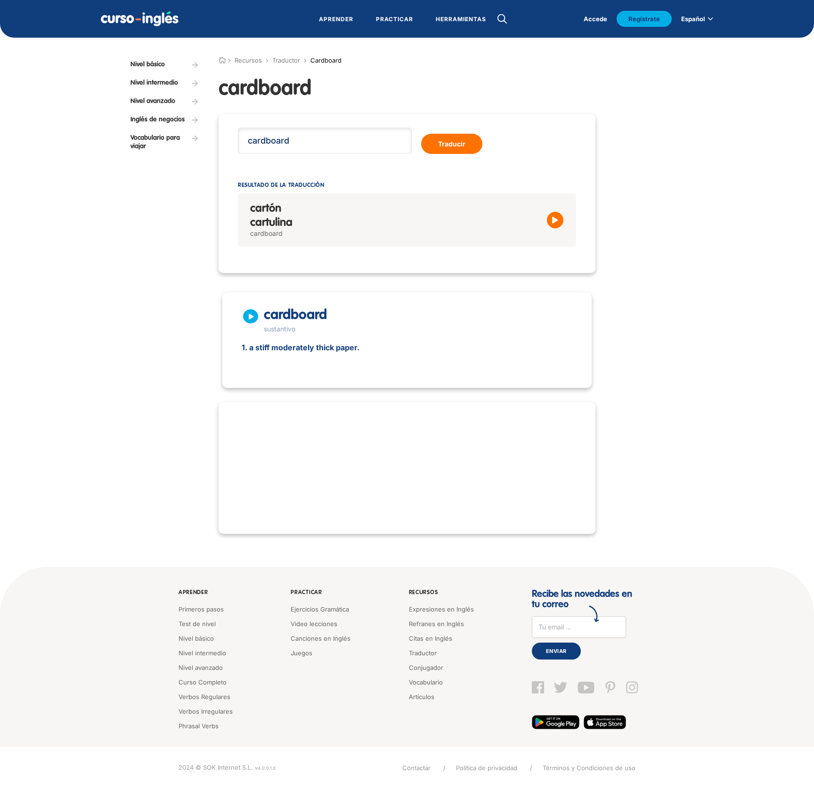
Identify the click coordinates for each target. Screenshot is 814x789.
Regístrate (644, 19)
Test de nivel (197, 624)
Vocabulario (426, 682)
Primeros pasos (201, 609)
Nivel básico (196, 638)
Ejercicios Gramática (320, 609)
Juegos (301, 653)
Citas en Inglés (430, 638)
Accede (595, 19)
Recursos (423, 593)
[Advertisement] (407, 468)
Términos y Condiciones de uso (589, 768)
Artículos (421, 696)
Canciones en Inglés (320, 638)
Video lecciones (314, 624)
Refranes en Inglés (436, 624)
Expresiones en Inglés (441, 609)
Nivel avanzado (201, 667)
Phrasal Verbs (199, 726)
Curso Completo (203, 682)
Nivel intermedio (202, 653)
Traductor (286, 60)
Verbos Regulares (204, 696)
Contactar (416, 768)
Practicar (306, 593)
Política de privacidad (486, 768)
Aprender (193, 593)
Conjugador (426, 667)
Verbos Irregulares (206, 711)
